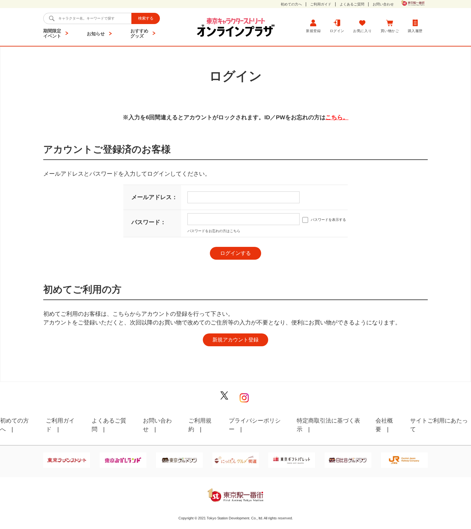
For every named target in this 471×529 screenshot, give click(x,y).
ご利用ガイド (320, 4)
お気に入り (362, 31)
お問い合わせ (383, 4)
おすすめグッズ (139, 33)
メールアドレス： (154, 197)
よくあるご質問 (352, 4)
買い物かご (390, 31)
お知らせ (96, 33)
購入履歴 (415, 31)
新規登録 (313, 31)
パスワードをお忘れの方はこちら (213, 231)
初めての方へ (291, 4)
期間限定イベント (52, 33)
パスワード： (148, 222)
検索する (145, 18)
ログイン (337, 31)
